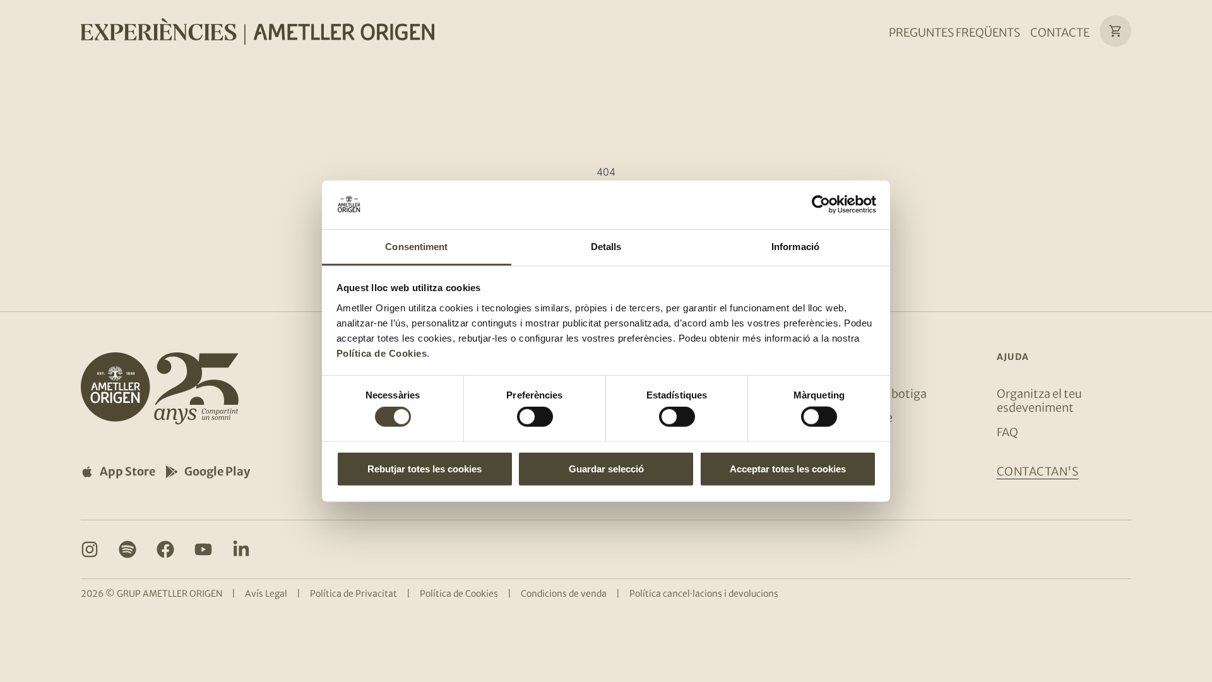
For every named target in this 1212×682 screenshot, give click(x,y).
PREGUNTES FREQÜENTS (954, 32)
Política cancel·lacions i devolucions (703, 593)
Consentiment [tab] (416, 246)
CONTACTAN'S (1038, 471)
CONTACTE (1060, 32)
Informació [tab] (795, 246)
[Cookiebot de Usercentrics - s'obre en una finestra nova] (821, 204)
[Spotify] (127, 549)
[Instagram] (89, 549)
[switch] (535, 417)
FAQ (1007, 432)
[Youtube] (203, 549)
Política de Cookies (381, 353)
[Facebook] (165, 549)
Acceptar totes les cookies (788, 468)
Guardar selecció (606, 468)
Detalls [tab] (606, 246)
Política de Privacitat (353, 593)
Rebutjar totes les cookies (424, 468)
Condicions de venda (564, 593)
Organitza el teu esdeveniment (1039, 400)
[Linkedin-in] (241, 549)
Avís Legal (266, 593)
